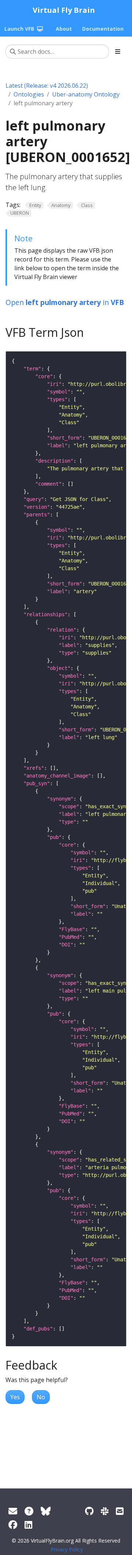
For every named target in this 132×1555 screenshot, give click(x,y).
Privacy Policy (67, 1549)
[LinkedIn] (28, 1524)
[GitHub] (89, 1511)
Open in (65, 302)
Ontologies (29, 94)
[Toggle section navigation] (118, 51)
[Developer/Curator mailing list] (120, 1511)
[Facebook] (12, 1524)
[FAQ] (29, 1511)
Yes (15, 1397)
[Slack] (105, 1511)
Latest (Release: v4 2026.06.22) (47, 86)
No (41, 1397)
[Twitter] (46, 1511)
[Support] (12, 1511)
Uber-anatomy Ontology (86, 94)
